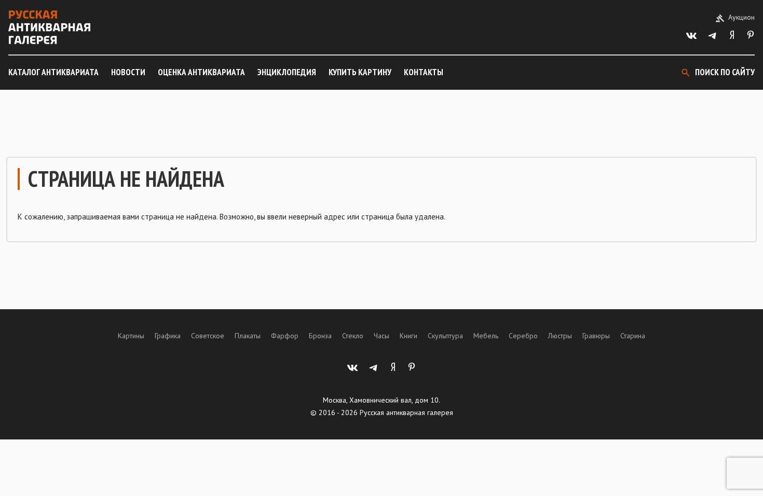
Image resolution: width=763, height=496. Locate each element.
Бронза (320, 335)
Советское (207, 335)
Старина (632, 335)
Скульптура (445, 335)
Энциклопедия (286, 72)
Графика (168, 335)
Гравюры (596, 335)
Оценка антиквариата (201, 72)
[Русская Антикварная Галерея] (49, 27)
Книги (408, 335)
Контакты (423, 72)
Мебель (485, 335)
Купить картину (360, 72)
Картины (131, 335)
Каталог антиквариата (53, 72)
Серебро (523, 335)
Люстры (560, 335)
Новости (128, 72)
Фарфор (284, 335)
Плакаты (248, 335)
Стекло (352, 335)
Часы (381, 335)
